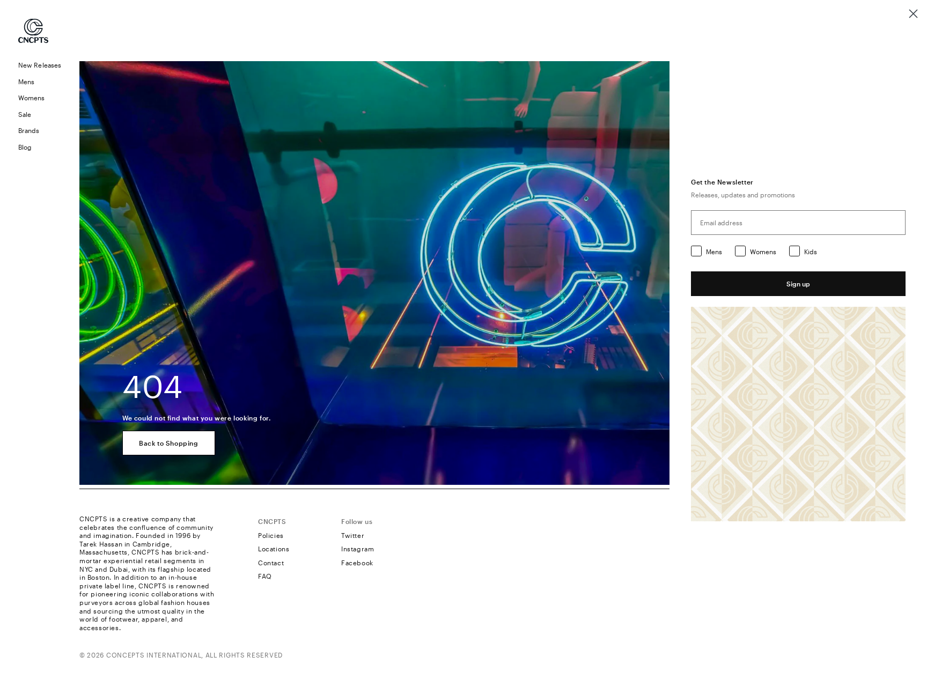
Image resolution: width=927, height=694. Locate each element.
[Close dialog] (913, 13)
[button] (39, 81)
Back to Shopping (168, 443)
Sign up (798, 283)
